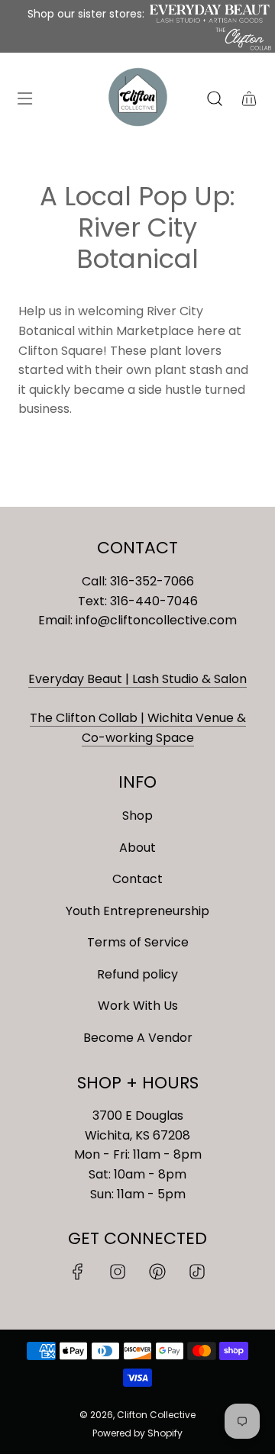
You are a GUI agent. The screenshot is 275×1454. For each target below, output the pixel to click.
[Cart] (248, 98)
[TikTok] (197, 1271)
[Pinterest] (157, 1271)
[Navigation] (24, 98)
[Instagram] (117, 1271)
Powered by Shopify (137, 1433)
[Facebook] (78, 1271)
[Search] (214, 98)
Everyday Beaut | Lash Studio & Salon (137, 679)
